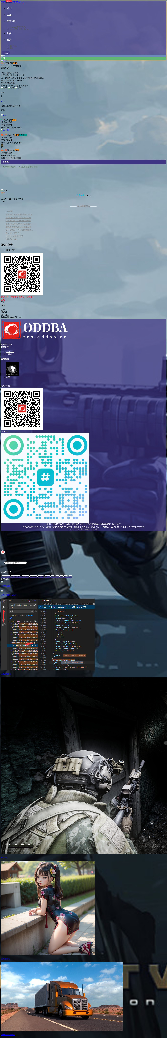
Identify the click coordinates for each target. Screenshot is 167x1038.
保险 (70, 577)
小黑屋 (9, 354)
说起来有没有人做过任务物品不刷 (20, 221)
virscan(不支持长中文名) (19, 29)
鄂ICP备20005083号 (89, 529)
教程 (53, 577)
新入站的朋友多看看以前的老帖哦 (20, 218)
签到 (3, 300)
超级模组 (25, 577)
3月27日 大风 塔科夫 (14, 236)
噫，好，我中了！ (13, 233)
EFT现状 (9, 211)
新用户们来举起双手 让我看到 (18, 224)
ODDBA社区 (18, 2)
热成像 (47, 577)
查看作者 (5, 68)
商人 (66, 577)
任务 (57, 577)
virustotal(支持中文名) (18, 27)
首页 (9, 8)
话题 (11, 48)
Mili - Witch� (11, 239)
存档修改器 (16, 577)
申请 (8, 377)
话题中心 (10, 352)
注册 (3, 58)
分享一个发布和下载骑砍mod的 (19, 214)
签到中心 (13, 46)
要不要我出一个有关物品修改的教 (20, 230)
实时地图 (33, 577)
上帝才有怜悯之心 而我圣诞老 (18, 227)
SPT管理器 (6, 577)
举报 (9, 33)
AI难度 (41, 577)
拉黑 (3, 128)
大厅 (9, 15)
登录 (3, 56)
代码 (61, 577)
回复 (16, 128)
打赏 (12, 128)
